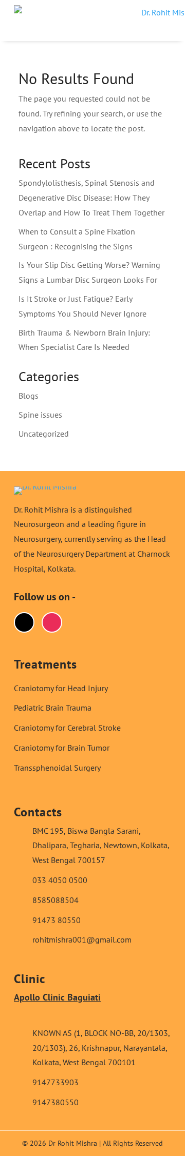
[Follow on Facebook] (24, 622)
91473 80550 (56, 920)
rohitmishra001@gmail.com (82, 939)
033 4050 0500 (59, 880)
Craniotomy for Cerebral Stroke (67, 727)
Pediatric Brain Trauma (52, 707)
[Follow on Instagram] (52, 622)
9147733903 (55, 1082)
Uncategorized (43, 433)
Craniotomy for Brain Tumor (61, 747)
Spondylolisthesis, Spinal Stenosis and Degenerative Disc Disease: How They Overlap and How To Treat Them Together (91, 198)
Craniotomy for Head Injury (61, 688)
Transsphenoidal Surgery (57, 767)
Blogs (28, 395)
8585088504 (55, 900)
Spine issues (40, 414)
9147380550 (55, 1102)
